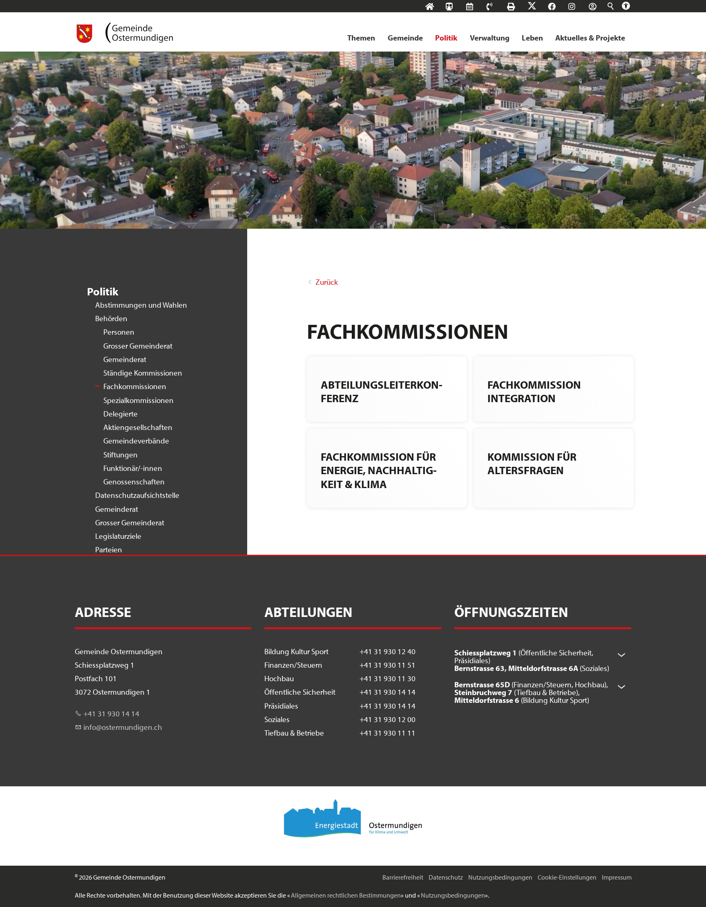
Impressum (617, 877)
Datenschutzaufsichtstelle (137, 495)
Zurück (326, 282)
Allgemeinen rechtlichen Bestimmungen (346, 895)
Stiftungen (120, 454)
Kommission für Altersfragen (531, 463)
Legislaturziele (118, 536)
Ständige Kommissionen (142, 373)
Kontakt (497, 6)
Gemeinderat (124, 359)
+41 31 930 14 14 (111, 713)
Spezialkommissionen (138, 400)
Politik (446, 38)
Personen (118, 332)
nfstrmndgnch (123, 727)
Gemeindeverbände (136, 441)
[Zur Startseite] (124, 32)
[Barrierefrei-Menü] (626, 6)
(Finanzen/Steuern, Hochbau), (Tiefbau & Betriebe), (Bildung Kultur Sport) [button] (531, 692)
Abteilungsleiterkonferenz (381, 391)
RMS (477, 6)
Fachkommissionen (134, 386)
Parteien (108, 549)
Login (600, 6)
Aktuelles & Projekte (590, 38)
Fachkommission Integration (534, 391)
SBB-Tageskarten (453, 12)
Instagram (579, 6)
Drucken (519, 6)
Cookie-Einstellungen (567, 877)
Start (437, 6)
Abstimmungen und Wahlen (141, 305)
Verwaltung (489, 38)
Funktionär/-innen (132, 468)
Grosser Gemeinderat (137, 346)
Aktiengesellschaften (137, 427)
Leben (532, 38)
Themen (361, 38)
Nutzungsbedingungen (500, 877)
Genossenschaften (134, 481)
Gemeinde (405, 38)
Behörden (111, 318)
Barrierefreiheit (402, 877)
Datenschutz (446, 877)
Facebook (559, 6)
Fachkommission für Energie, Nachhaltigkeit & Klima (379, 470)
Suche (611, 6)
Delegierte (120, 414)
